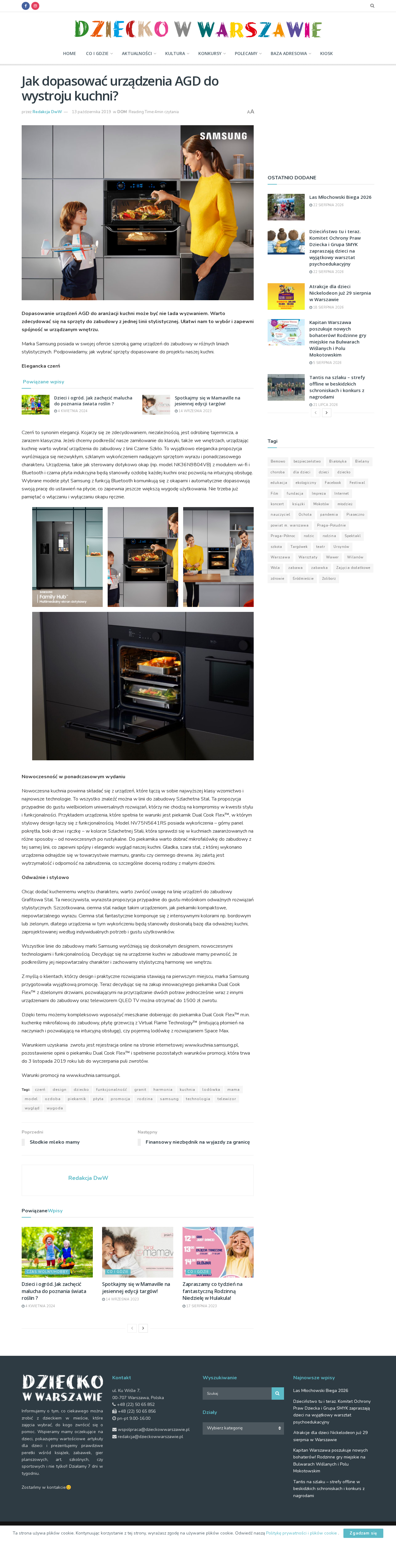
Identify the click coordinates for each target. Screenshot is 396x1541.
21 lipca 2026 (325, 405)
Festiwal (357, 482)
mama (233, 1089)
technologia (198, 1098)
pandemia (329, 514)
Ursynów (341, 546)
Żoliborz (329, 578)
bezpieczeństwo (307, 461)
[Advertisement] (321, 116)
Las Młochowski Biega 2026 (340, 197)
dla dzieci (302, 472)
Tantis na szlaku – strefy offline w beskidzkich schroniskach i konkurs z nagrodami (337, 387)
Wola (275, 568)
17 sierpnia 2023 (201, 1306)
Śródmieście (303, 578)
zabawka (319, 568)
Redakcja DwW (47, 112)
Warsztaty (308, 557)
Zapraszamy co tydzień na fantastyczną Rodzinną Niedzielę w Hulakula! (212, 1291)
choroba (278, 472)
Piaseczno (355, 514)
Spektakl (353, 536)
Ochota (305, 514)
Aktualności (137, 53)
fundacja (295, 493)
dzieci (324, 472)
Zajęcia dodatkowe (353, 568)
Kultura (175, 53)
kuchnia (187, 1089)
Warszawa (280, 557)
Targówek (299, 546)
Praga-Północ (283, 536)
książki (298, 504)
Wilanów (355, 557)
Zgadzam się (363, 1533)
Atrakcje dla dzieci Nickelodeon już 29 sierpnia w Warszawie (340, 292)
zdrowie (277, 578)
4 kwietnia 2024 (72, 411)
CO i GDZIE (118, 1272)
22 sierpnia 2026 (328, 205)
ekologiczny (306, 482)
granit (140, 1089)
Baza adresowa (289, 53)
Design (60, 1089)
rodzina (145, 1098)
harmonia (163, 1089)
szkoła (276, 546)
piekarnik (77, 1098)
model (31, 1098)
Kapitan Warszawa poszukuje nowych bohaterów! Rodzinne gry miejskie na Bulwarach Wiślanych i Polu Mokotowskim (337, 338)
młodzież (345, 504)
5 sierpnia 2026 (327, 363)
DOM (122, 112)
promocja (120, 1098)
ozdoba (53, 1098)
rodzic (309, 536)
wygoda (55, 1108)
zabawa (295, 568)
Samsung (169, 1098)
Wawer (332, 557)
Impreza (319, 493)
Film (274, 493)
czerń (40, 1089)
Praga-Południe (331, 525)
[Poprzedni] (132, 1328)
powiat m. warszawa (290, 525)
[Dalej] (143, 1328)
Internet (341, 493)
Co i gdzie (97, 53)
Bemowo (278, 461)
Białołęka (338, 461)
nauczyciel (280, 514)
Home (69, 53)
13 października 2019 (91, 112)
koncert (277, 504)
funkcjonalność (111, 1089)
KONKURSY (210, 53)
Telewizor (226, 1098)
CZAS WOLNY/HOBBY (47, 1272)
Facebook (333, 482)
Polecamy (246, 53)
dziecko (81, 1089)
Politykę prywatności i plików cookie (302, 1533)
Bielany (362, 461)
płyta (98, 1098)
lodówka (211, 1089)
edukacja (279, 482)
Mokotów (321, 504)
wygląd (32, 1108)
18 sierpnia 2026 (328, 307)
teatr (320, 546)
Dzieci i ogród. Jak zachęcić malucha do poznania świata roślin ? (93, 401)
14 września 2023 (195, 411)
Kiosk (326, 53)
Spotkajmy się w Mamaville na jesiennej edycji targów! (207, 401)
